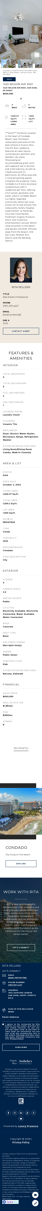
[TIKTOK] (27, 1113)
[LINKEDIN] (21, 1113)
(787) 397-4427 (11, 306)
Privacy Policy (16, 1039)
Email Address (10, 1017)
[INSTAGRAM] (14, 1113)
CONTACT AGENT (21, 331)
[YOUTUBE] (21, 1118)
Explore (21, 864)
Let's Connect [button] (21, 947)
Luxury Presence (28, 1126)
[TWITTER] (33, 1113)
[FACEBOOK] (8, 1113)
